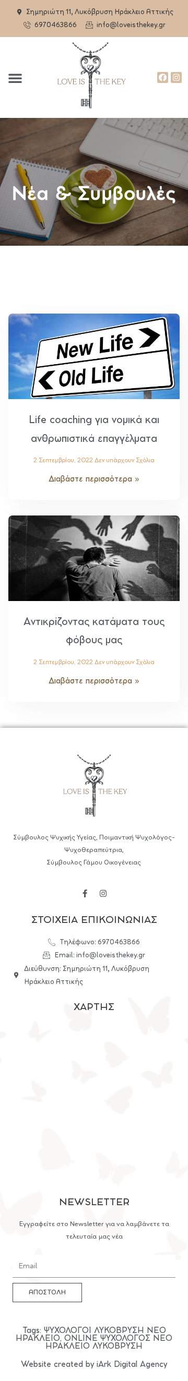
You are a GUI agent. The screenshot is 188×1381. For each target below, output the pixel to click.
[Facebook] (162, 77)
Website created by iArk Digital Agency (94, 1364)
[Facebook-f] (85, 893)
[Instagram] (176, 77)
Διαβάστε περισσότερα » (94, 479)
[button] (15, 78)
